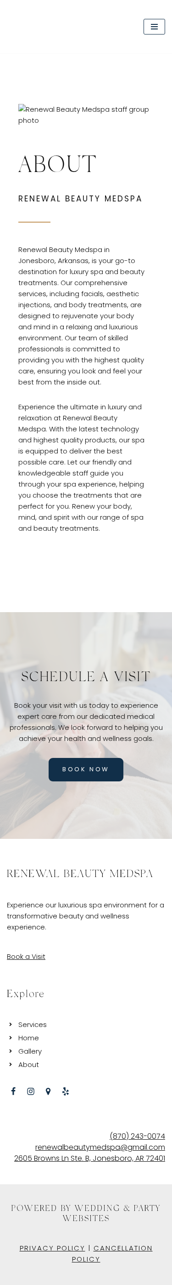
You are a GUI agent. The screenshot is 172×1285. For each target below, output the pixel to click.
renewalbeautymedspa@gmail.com (100, 1147)
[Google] (48, 1091)
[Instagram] (30, 1091)
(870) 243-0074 (137, 1136)
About (28, 1064)
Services (32, 1024)
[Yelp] (65, 1091)
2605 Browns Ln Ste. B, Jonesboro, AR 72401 (89, 1158)
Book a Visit (26, 956)
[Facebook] (13, 1091)
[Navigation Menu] (154, 26)
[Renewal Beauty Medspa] (42, 26)
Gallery (30, 1051)
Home (28, 1038)
